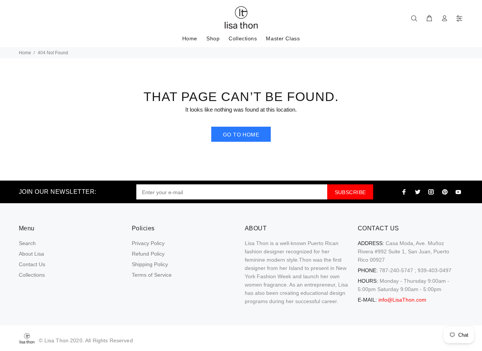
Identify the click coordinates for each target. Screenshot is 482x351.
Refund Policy (148, 254)
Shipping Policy (150, 264)
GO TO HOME (241, 135)
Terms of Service (152, 275)
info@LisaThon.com (402, 300)
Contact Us (32, 264)
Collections (32, 275)
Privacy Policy (148, 243)
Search (27, 243)
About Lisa (31, 254)
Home (25, 52)
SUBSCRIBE (350, 192)
